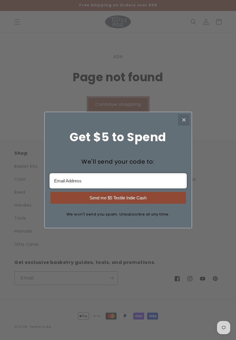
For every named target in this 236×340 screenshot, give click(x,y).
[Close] (184, 120)
